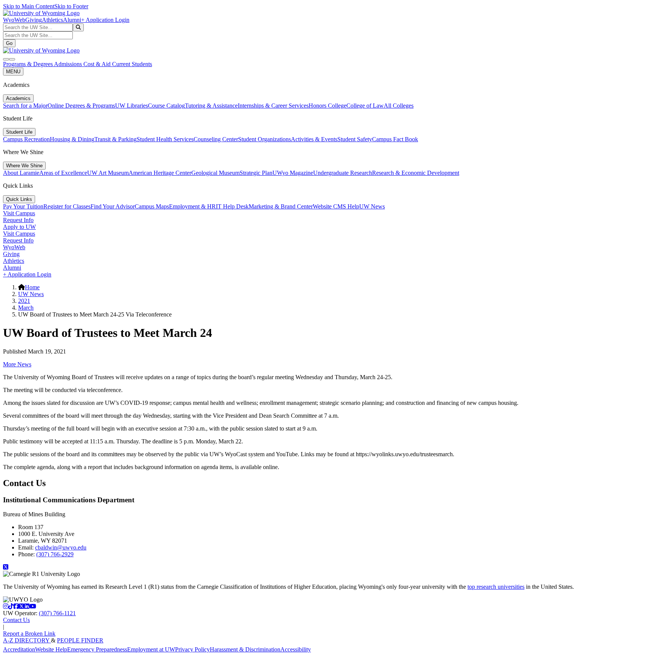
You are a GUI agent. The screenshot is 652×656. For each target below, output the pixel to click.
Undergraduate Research (342, 173)
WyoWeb (14, 20)
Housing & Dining (72, 139)
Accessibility (295, 649)
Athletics (52, 20)
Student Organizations (264, 139)
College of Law (365, 105)
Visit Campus (19, 213)
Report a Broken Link (29, 633)
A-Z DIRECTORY (27, 640)
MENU (13, 71)
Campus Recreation (26, 139)
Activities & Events (314, 139)
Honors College (327, 105)
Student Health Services (165, 139)
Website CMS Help (336, 206)
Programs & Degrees (28, 64)
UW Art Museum (108, 173)
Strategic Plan (256, 173)
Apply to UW (19, 227)
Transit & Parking (115, 139)
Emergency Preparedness (97, 649)
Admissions (68, 64)
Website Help (51, 649)
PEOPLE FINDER (80, 640)
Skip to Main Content (28, 6)
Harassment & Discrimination (245, 649)
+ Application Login (105, 20)
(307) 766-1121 (57, 613)
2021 (24, 301)
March (26, 307)
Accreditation (19, 649)
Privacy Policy (192, 649)
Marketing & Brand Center (281, 206)
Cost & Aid (97, 64)
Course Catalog (166, 105)
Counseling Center (216, 139)
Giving (33, 20)
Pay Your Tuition (23, 206)
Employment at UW (151, 649)
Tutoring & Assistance (211, 105)
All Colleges (399, 105)
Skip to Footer (71, 6)
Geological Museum (215, 173)
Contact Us (16, 620)
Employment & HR (192, 206)
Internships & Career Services (273, 105)
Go (9, 43)
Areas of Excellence (63, 173)
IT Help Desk (232, 206)
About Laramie (21, 173)
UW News (372, 206)
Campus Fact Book (395, 139)
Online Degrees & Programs (81, 105)
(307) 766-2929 (55, 554)
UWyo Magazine (292, 173)
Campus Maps (152, 206)
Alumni (72, 20)
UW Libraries (131, 105)
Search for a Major (25, 105)
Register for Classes (67, 206)
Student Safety (354, 139)
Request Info (18, 220)
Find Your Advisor (113, 206)
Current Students (132, 64)
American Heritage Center (160, 173)
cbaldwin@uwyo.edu (60, 547)
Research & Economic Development (415, 173)
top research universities (495, 586)
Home (32, 287)
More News (17, 364)
